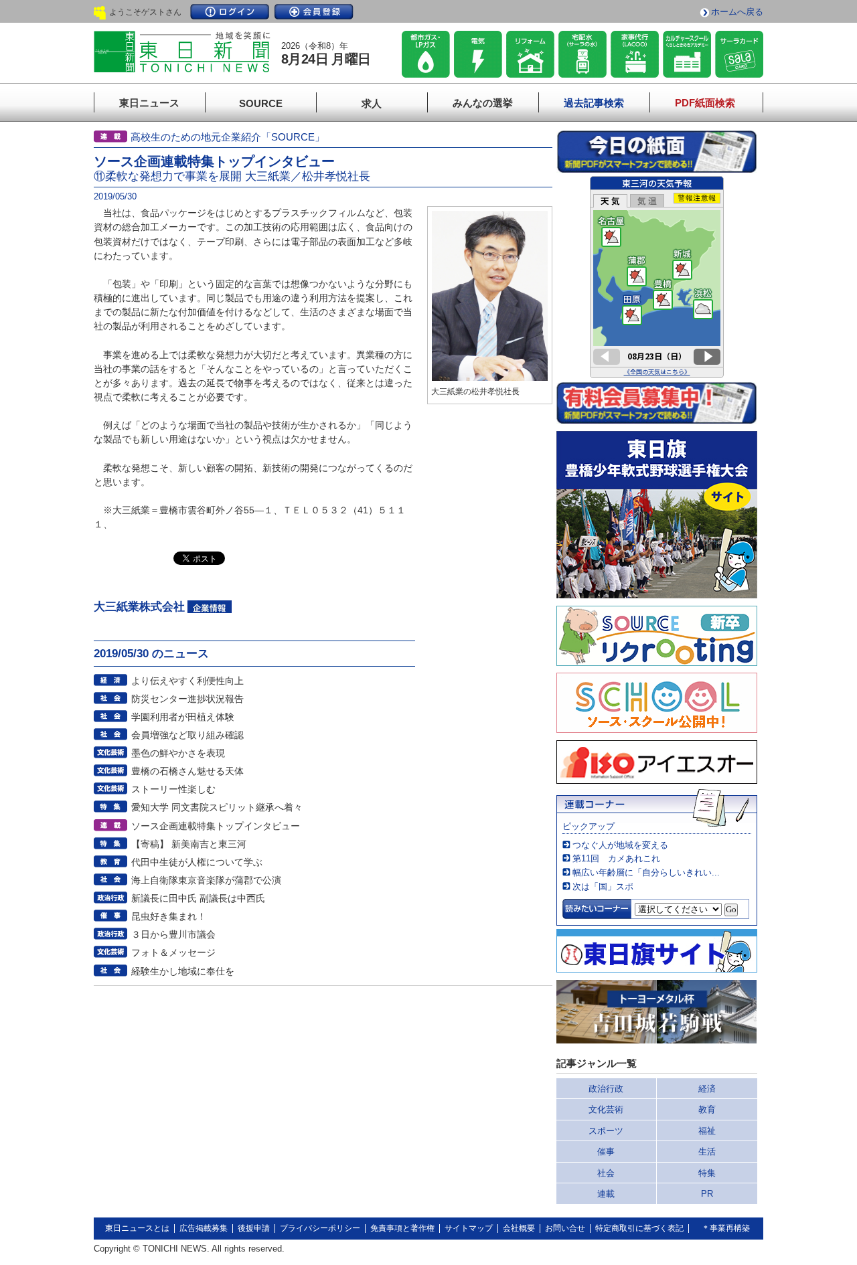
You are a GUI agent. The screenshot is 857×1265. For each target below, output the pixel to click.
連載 (606, 1194)
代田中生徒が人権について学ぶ (196, 862)
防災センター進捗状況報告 (187, 698)
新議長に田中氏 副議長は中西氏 (198, 898)
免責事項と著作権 (402, 1228)
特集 (707, 1173)
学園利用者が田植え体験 (182, 716)
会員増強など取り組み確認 (187, 735)
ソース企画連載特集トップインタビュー (215, 826)
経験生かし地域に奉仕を (182, 971)
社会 (606, 1173)
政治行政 (606, 1089)
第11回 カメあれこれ (616, 858)
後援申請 (254, 1228)
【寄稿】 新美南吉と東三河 (188, 844)
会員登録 (314, 11)
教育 (707, 1109)
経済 (707, 1089)
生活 (707, 1152)
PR (707, 1194)
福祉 (707, 1131)
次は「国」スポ (602, 886)
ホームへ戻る (737, 12)
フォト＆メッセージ (173, 952)
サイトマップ (469, 1228)
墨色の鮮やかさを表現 (178, 753)
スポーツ (606, 1131)
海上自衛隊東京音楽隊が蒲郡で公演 (206, 880)
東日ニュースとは (137, 1228)
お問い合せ (565, 1228)
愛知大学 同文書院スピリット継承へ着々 (217, 807)
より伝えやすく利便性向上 (187, 680)
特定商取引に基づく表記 (639, 1228)
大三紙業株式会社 (139, 606)
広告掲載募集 (203, 1228)
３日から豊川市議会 (173, 934)
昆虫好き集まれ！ (168, 916)
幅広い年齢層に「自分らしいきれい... (646, 872)
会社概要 (519, 1228)
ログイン (229, 11)
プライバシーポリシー (320, 1228)
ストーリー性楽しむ (173, 789)
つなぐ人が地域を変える (620, 845)
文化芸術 (606, 1109)
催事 (606, 1152)
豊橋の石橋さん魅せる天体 (187, 771)
